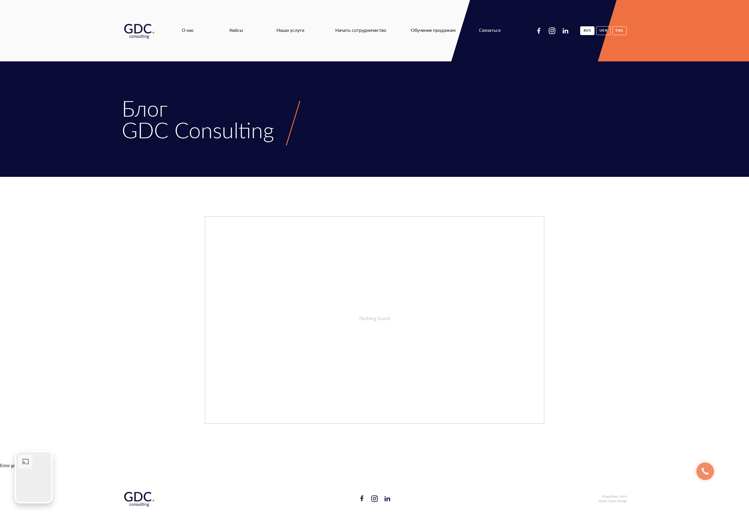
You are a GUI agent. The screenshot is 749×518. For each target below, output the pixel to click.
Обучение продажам (433, 30)
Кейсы (236, 30)
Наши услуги (290, 30)
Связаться (490, 30)
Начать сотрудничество (360, 30)
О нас (188, 30)
